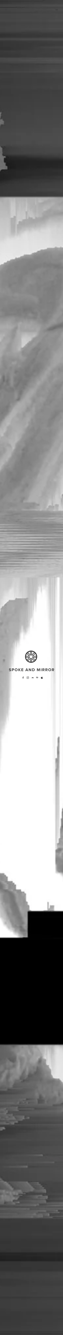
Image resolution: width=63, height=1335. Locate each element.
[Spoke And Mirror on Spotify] (37, 677)
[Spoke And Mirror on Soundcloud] (32, 677)
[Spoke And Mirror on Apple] (42, 677)
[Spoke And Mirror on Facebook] (23, 677)
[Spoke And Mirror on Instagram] (28, 677)
